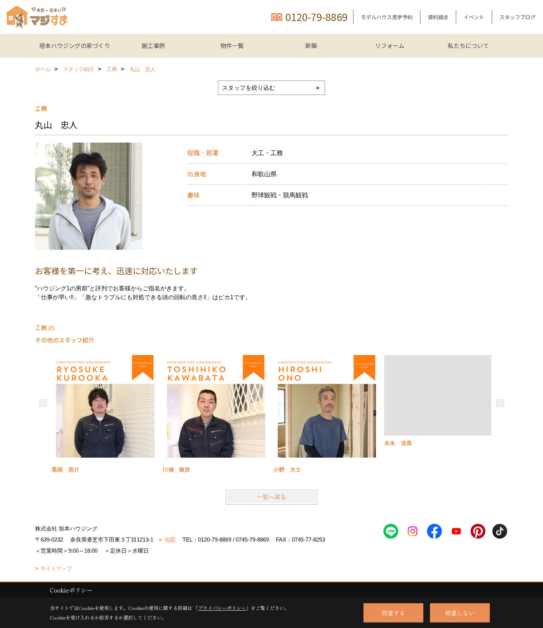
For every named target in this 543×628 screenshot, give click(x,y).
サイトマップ (56, 568)
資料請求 (438, 17)
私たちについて (468, 45)
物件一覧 (232, 45)
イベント (474, 17)
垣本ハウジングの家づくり (74, 45)
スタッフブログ (517, 17)
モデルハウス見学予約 (387, 17)
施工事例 (153, 45)
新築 (311, 45)
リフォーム (389, 45)
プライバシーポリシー (222, 607)
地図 (169, 539)
